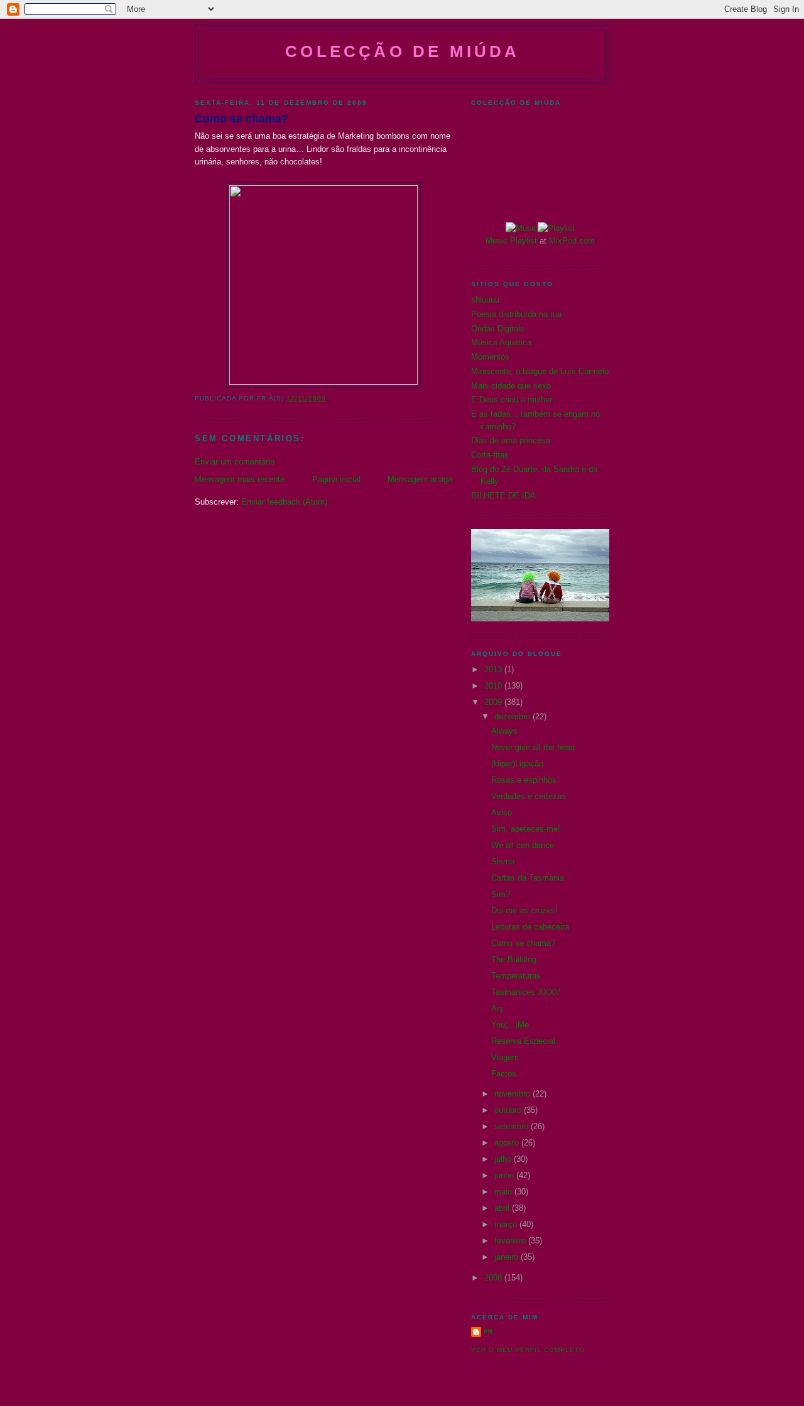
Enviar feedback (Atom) (284, 502)
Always (504, 731)
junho (505, 1175)
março (506, 1224)
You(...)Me (510, 1024)
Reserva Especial (523, 1041)
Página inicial (336, 479)
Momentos (490, 357)
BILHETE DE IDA (503, 495)
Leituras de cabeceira (530, 926)
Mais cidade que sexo (511, 385)
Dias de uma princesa (510, 440)
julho (504, 1159)
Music (497, 240)
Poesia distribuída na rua (516, 314)
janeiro (507, 1257)
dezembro (513, 716)
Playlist (523, 240)
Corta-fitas (490, 454)
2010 (494, 685)
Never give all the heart (533, 747)
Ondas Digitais (497, 328)
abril (503, 1208)
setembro (512, 1126)
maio (504, 1191)
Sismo (502, 861)
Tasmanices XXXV (525, 992)
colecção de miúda (402, 51)
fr (488, 1331)
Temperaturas (516, 975)
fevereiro (511, 1240)
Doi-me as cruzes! (524, 910)
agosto (507, 1142)
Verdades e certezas (528, 796)
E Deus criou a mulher (511, 399)
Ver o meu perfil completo (528, 1349)
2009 (494, 702)
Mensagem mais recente (240, 479)
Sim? (500, 894)
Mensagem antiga (420, 479)
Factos (503, 1073)
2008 (494, 1277)
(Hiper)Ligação (517, 763)
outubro (509, 1110)
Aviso (501, 812)
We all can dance (522, 845)
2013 (494, 669)
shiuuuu (485, 299)
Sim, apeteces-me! (525, 829)
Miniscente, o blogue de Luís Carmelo (540, 371)
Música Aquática (501, 342)
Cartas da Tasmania (527, 878)
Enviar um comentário (234, 461)
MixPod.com (572, 240)
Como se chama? (241, 118)
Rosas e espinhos (524, 780)
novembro (513, 1093)
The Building (513, 959)
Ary (497, 1008)
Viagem (505, 1057)
